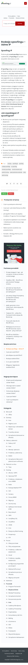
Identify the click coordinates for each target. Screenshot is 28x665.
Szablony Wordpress (14, 605)
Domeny (8, 417)
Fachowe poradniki (9, 653)
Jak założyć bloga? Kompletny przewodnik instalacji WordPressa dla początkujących (15, 298)
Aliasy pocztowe (13, 543)
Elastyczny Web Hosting (15, 531)
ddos (24, 172)
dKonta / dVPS (12, 473)
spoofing (21, 163)
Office (10, 414)
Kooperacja (11, 534)
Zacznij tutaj (12, 503)
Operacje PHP (12, 476)
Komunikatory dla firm (15, 615)
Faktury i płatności (11, 440)
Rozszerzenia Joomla (14, 599)
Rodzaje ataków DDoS (12, 358)
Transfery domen (13, 432)
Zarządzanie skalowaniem (16, 637)
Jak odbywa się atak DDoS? (14, 355)
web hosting (5, 175)
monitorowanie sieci (17, 169)
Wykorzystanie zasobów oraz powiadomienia (12, 229)
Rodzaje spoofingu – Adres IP (15, 349)
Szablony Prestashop (14, 609)
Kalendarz (9, 580)
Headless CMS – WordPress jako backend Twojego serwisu (14, 282)
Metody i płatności (14, 449)
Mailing (10, 618)
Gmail (10, 555)
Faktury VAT (12, 443)
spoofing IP (15, 163)
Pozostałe (11, 18)
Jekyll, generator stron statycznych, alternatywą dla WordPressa (14, 307)
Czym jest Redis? (11, 396)
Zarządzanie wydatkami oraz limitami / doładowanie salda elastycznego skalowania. (15, 222)
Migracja (11, 500)
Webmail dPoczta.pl (14, 569)
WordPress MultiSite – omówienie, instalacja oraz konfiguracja (14, 336)
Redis (10, 484)
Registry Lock (12, 423)
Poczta (8, 540)
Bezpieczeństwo (20, 18)
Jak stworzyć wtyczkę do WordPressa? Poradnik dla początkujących (14, 290)
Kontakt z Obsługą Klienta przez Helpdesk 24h (13, 235)
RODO (10, 456)
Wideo (10, 628)
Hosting (8, 470)
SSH (9, 491)
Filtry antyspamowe (14, 546)
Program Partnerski (14, 586)
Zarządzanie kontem (14, 596)
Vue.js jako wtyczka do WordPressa (13, 322)
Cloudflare (11, 522)
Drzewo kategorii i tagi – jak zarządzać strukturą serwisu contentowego (14, 274)
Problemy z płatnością (15, 453)
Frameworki (12, 631)
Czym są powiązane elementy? (13, 204)
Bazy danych (12, 512)
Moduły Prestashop (14, 593)
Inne (9, 420)
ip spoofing (14, 166)
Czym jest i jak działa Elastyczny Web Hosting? (15, 209)
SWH (9, 515)
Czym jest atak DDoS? (12, 352)
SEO (9, 624)
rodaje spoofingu (6, 166)
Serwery (10, 494)
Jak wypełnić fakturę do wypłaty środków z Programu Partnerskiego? (15, 215)
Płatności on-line (11, 464)
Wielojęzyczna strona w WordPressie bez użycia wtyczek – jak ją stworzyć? (14, 328)
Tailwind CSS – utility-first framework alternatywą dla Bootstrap (14, 315)
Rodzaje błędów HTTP (15, 488)
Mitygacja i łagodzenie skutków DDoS (13, 366)
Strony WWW (12, 497)
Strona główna (12, 16)
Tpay (9, 467)
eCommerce (12, 621)
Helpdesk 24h (18, 653)
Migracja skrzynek (13, 578)
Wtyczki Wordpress (14, 634)
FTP (9, 537)
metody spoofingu (6, 169)
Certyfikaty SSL (12, 518)
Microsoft (9, 412)
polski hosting (5, 172)
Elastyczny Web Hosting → (13, 656)
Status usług (21, 651)
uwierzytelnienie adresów (16, 172)
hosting (9, 163)
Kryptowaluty (12, 612)
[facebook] (10, 183)
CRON (10, 525)
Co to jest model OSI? (12, 362)
